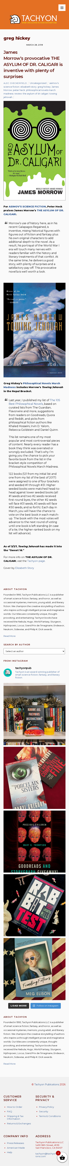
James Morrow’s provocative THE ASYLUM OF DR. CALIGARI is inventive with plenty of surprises (33, 64)
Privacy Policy (46, 1107)
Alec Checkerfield (15, 83)
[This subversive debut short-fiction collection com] (35, 905)
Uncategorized (38, 83)
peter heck (19, 90)
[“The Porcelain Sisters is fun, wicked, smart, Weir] (35, 778)
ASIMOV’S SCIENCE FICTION (27, 206)
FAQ (9, 1111)
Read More (10, 636)
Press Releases (15, 1143)
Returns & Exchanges (19, 1123)
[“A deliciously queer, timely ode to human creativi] (35, 714)
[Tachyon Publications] (33, 25)
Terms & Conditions (50, 1116)
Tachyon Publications (46, 1084)
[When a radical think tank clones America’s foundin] (35, 969)
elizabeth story (28, 86)
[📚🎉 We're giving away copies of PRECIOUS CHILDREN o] (35, 842)
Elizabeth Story (24, 568)
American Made (16, 1147)
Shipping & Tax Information (15, 1117)
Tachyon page (36, 560)
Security (43, 1111)
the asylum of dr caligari (35, 93)
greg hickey (44, 86)
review (18, 93)
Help (9, 1152)
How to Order (14, 1107)
